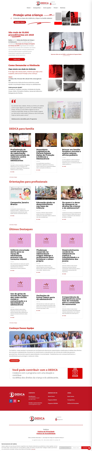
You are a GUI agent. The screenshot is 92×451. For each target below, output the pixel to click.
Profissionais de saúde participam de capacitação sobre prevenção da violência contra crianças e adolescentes (19, 155)
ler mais (12, 171)
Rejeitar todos (76, 447)
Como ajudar (47, 8)
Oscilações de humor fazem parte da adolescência (45, 297)
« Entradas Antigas (13, 177)
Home (28, 8)
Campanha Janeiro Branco (19, 203)
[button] (46, 18)
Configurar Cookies (65, 447)
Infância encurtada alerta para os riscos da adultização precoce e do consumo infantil (19, 254)
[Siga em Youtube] (18, 401)
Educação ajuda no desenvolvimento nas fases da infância (45, 205)
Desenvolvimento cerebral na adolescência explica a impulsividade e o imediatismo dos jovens (70, 255)
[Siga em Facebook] (11, 401)
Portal (56, 8)
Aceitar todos (86, 447)
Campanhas (36, 8)
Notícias (62, 8)
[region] (46, 446)
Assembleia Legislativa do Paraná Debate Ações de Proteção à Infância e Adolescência (45, 154)
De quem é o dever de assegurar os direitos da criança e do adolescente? (71, 205)
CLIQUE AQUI (14, 360)
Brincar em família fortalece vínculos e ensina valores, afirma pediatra (71, 152)
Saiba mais (17, 59)
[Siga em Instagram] (14, 401)
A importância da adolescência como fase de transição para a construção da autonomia (71, 300)
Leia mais (33, 449)
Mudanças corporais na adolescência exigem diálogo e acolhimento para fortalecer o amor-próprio (45, 255)
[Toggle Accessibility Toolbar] (89, 448)
